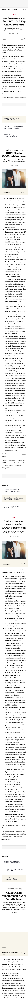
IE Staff (5, 39)
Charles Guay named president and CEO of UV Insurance (13, 127)
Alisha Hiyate (6, 192)
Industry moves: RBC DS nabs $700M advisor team (12, 119)
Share (22, 39)
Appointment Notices (14, 889)
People (14, 14)
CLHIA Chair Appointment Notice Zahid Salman (12, 135)
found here (22, 98)
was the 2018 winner (17, 82)
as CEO (12, 301)
